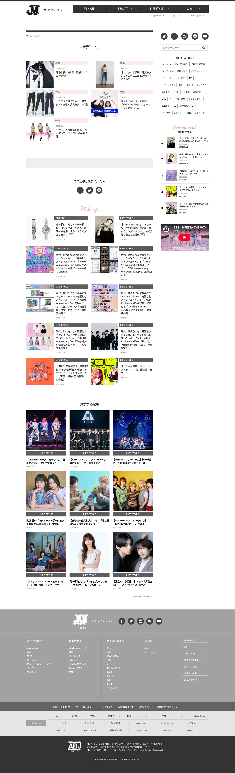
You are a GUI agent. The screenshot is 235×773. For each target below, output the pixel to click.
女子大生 (181, 99)
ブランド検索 (190, 673)
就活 (181, 85)
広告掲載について (125, 707)
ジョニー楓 (199, 113)
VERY (92, 716)
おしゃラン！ (150, 652)
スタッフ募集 (190, 666)
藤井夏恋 (166, 92)
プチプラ (31, 668)
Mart (146, 716)
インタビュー (112, 688)
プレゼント (31, 672)
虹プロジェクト (197, 71)
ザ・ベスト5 (32, 660)
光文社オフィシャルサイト (167, 707)
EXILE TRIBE (181, 64)
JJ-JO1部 (166, 113)
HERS (128, 716)
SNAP (29, 656)
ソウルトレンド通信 (182, 113)
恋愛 (109, 680)
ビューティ (75, 640)
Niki (171, 99)
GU (174, 106)
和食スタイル (199, 716)
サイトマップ (106, 707)
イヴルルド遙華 (168, 85)
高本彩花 (197, 92)
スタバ (190, 85)
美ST (164, 716)
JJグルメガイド (114, 668)
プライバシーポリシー (85, 707)
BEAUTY (123, 8)
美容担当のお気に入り (78, 648)
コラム (110, 684)
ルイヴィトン (167, 71)
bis (182, 716)
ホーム (29, 36)
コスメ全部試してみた (78, 664)
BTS (194, 106)
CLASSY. (74, 716)
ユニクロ (166, 106)
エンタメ (110, 672)
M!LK (175, 92)
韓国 (71, 652)
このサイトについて (61, 707)
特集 (29, 652)
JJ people (156, 15)
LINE (164, 99)
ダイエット (167, 78)
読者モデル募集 (191, 660)
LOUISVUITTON (198, 64)
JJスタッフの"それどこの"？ (39, 664)
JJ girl (190, 8)
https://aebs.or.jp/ (155, 750)
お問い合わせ (145, 707)
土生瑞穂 (185, 92)
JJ (57, 716)
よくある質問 (190, 680)
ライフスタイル (115, 640)
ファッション (34, 640)
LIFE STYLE (156, 8)
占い (175, 15)
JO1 (190, 78)
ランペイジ (201, 85)
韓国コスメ (182, 71)
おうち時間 (180, 78)
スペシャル (195, 15)
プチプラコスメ (195, 99)
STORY (111, 716)
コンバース (167, 64)
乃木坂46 (184, 106)
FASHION (88, 8)
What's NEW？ (33, 648)
